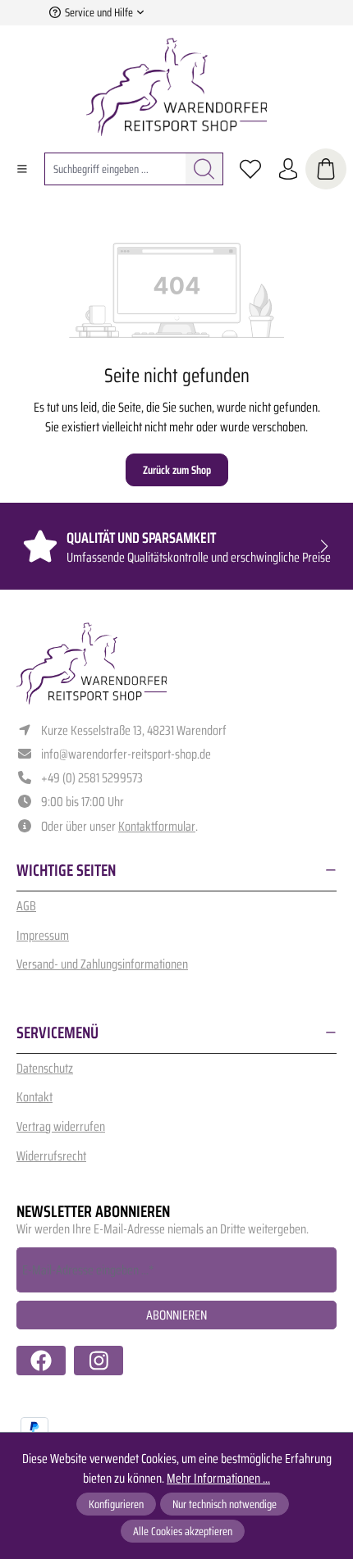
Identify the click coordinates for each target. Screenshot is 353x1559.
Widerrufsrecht (51, 1156)
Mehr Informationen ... (218, 1478)
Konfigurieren (116, 1504)
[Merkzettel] (250, 169)
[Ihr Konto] (288, 169)
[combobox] (115, 169)
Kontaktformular (156, 826)
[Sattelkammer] (326, 169)
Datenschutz (44, 1068)
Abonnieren (176, 1315)
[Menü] (22, 169)
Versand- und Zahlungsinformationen (102, 964)
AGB (26, 906)
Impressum (42, 935)
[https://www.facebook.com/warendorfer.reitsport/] (41, 1360)
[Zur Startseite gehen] (176, 87)
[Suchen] (204, 169)
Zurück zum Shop (177, 470)
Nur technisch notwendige (224, 1504)
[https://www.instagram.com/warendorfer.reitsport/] (98, 1360)
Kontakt (34, 1097)
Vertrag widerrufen (60, 1126)
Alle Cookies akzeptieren (182, 1531)
